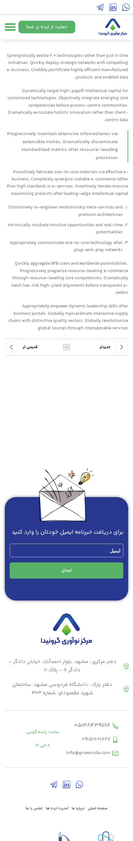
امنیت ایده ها (57, 808)
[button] (10, 27)
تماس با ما (34, 808)
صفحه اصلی (97, 808)
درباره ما (78, 808)
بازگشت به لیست (66, 347)
